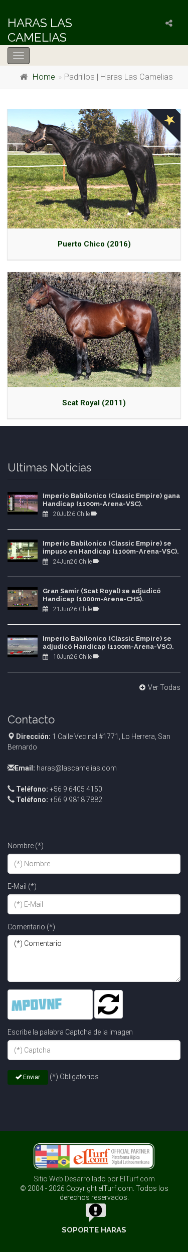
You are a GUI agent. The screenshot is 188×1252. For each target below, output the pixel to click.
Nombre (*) (26, 846)
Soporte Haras (94, 1229)
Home (44, 77)
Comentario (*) (31, 927)
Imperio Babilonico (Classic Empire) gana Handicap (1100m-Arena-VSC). (111, 500)
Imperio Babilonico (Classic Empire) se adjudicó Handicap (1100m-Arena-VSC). (108, 642)
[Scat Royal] (94, 329)
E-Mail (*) (22, 886)
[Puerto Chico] (94, 168)
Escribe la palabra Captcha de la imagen (70, 1032)
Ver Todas (164, 687)
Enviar (31, 1077)
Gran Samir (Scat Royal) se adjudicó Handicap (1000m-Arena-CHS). (102, 595)
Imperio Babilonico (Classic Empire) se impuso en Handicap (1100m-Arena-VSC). (111, 547)
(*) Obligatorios (74, 1077)
